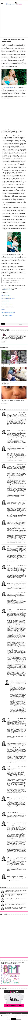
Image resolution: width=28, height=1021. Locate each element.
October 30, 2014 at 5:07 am (22, 546)
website (4, 289)
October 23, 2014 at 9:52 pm (22, 766)
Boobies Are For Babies (7, 364)
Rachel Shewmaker (11, 447)
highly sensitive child (9, 87)
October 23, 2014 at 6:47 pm (22, 857)
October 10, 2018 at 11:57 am (21, 681)
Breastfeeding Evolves (5, 295)
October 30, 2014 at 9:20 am (22, 500)
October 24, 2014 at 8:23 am (22, 609)
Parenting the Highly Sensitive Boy (8, 298)
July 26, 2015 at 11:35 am (22, 412)
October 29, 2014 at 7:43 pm (22, 565)
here (13, 229)
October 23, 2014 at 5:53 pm (22, 874)
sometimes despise (20, 50)
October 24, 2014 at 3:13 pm (22, 592)
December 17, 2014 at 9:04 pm (21, 464)
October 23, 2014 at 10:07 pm (21, 741)
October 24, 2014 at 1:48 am (22, 718)
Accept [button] (13, 1019)
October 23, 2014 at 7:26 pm (22, 822)
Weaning (3, 309)
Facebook (10, 289)
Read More (18, 1019)
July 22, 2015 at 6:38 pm (22, 430)
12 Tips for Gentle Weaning (6, 315)
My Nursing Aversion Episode (7, 303)
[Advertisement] (14, 20)
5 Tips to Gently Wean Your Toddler (8, 312)
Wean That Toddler (5, 301)
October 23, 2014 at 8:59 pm (22, 797)
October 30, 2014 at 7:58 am (22, 520)
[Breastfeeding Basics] (14, 3)
